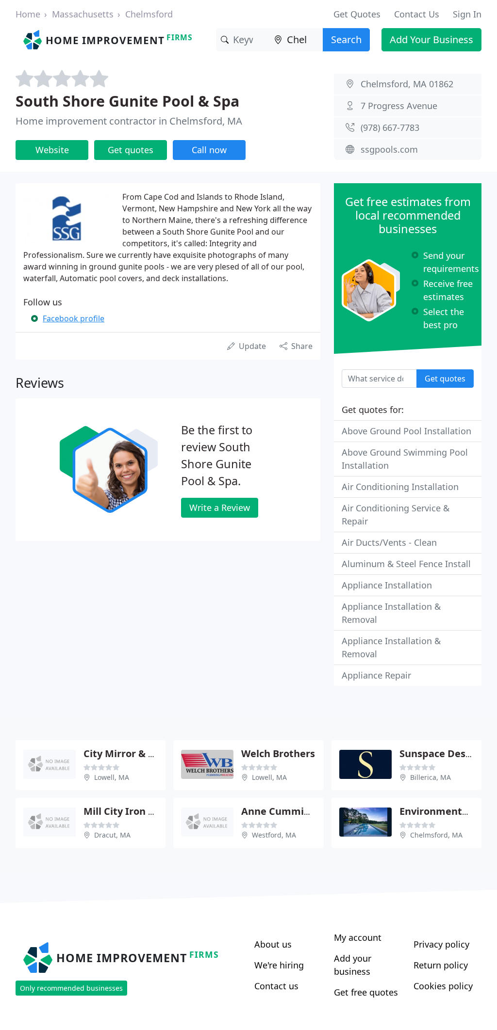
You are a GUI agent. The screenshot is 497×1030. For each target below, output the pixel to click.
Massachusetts (83, 14)
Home (28, 14)
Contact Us (416, 14)
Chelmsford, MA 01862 (407, 84)
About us (273, 944)
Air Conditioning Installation (400, 486)
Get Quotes (357, 14)
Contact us (276, 986)
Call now (209, 150)
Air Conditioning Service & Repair (395, 514)
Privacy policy (441, 944)
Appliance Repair (376, 675)
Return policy (441, 965)
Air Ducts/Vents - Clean (389, 542)
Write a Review (219, 507)
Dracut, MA (112, 835)
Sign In (467, 14)
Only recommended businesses (71, 988)
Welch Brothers (278, 753)
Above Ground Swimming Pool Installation (405, 458)
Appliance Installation (387, 585)
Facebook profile (73, 318)
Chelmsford (149, 14)
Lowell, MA (111, 777)
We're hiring (279, 965)
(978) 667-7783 (390, 127)
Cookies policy (443, 986)
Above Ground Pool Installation (406, 431)
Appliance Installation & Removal (391, 613)
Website (52, 150)
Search (346, 39)
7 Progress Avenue (399, 105)
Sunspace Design (440, 753)
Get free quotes (366, 992)
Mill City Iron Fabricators (143, 811)
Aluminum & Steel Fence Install (406, 564)
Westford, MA (274, 835)
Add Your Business (431, 39)
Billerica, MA (430, 777)
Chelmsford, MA (436, 835)
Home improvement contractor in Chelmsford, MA (129, 120)
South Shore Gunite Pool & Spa (127, 101)
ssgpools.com (389, 149)
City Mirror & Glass (128, 753)
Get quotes (130, 150)
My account (357, 937)
